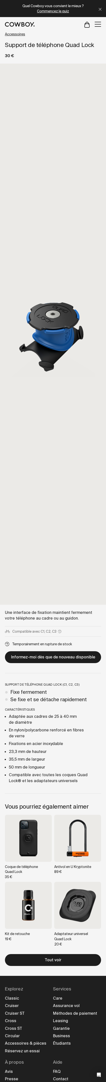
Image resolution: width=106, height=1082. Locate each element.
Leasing (60, 1020)
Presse (11, 1079)
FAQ (57, 1071)
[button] (98, 1074)
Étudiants (62, 1043)
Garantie (61, 1028)
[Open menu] (98, 24)
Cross (10, 1020)
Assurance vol (66, 1005)
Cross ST (13, 1028)
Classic (12, 998)
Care (57, 998)
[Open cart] (87, 24)
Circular (12, 1035)
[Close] (100, 8)
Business (61, 1035)
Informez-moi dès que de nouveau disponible (53, 657)
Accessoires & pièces (25, 1043)
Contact (60, 1079)
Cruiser (12, 1005)
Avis (9, 1071)
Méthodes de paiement (75, 1013)
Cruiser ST (14, 1013)
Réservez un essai (22, 1051)
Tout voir (53, 959)
